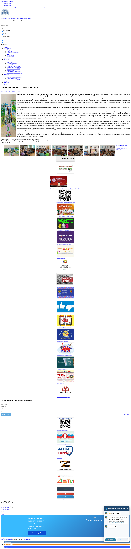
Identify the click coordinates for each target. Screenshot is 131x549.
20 (7, 509)
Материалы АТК (11, 70)
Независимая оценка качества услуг (62, 313)
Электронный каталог (60, 174)
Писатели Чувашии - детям (61, 258)
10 (1, 507)
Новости (118, 149)
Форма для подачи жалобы (13, 66)
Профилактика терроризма (14, 71)
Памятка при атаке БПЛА (13, 69)
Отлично (4, 404)
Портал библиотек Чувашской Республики (63, 397)
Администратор (16, 91)
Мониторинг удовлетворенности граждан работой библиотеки (65, 202)
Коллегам (6, 74)
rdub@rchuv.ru (7, 5)
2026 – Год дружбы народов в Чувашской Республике (65, 216)
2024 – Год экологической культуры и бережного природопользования (122, 147)
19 (5, 509)
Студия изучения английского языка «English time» (64, 355)
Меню (4, 44)
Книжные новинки (12, 63)
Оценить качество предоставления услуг (63, 430)
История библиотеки (12, 50)
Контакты (6, 82)
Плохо (3, 411)
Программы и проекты (12, 52)
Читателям (6, 59)
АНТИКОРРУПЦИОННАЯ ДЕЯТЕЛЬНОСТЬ (64, 444)
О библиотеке (7, 48)
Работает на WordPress (6, 539)
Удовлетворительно (7, 408)
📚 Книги (110, 539)
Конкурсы (9, 62)
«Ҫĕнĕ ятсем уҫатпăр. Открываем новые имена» (64, 327)
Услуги (8, 60)
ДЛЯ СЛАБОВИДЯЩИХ (67, 158)
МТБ (8, 54)
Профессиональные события (14, 77)
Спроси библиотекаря (12, 64)
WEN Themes (27, 539)
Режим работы (10, 56)
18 (3, 509)
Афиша (5, 81)
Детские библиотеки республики (15, 75)
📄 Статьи (122, 539)
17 (1, 509)
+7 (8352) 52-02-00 (8, 3)
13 (7, 507)
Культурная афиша (8, 84)
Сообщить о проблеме (37, 533)
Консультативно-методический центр (62, 341)
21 (8, 509)
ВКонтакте (8, 542)
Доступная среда (11, 55)
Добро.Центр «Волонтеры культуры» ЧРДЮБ (64, 244)
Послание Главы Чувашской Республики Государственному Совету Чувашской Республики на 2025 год (65, 188)
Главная (6, 47)
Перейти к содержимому (7, 1)
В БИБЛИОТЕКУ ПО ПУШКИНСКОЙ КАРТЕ (64, 230)
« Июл (2, 514)
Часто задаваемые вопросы (14, 67)
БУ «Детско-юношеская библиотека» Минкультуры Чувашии (16, 18)
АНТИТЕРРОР (59, 458)
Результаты (126, 414)
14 (8, 507)
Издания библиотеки (12, 78)
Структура (9, 51)
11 (3, 507)
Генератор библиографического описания (63, 499)
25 (3, 511)
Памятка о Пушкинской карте (14, 73)
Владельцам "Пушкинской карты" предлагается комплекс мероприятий (26, 7)
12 (5, 507)
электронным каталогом (117, 523)
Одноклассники (8, 544)
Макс (6, 547)
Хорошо (4, 406)
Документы (7, 58)
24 (1, 511)
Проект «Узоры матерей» (61, 383)
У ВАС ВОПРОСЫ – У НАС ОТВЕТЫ (62, 369)
